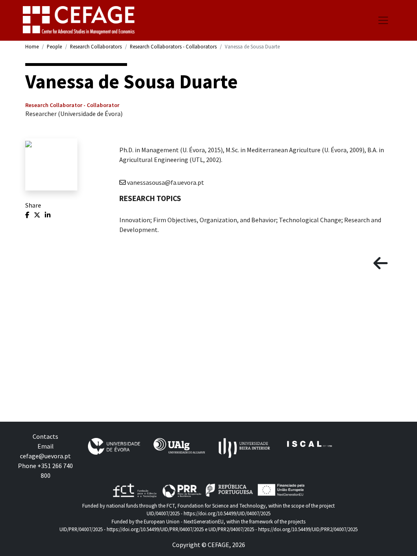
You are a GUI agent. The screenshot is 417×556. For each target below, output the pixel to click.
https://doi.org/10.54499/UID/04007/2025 (227, 513)
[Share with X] (38, 215)
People (54, 46)
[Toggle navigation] (383, 20)
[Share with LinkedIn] (47, 215)
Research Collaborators (96, 46)
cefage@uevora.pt (45, 456)
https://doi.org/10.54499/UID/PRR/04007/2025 (155, 529)
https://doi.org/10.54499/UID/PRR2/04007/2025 (308, 529)
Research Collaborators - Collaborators (173, 46)
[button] (380, 263)
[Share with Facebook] (28, 215)
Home (32, 46)
